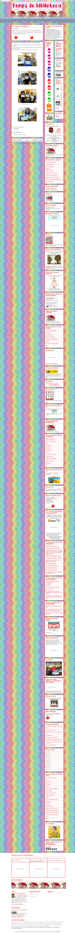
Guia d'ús (25, 18)
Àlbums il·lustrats (49, 181)
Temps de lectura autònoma (51, 173)
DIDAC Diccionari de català (51, 546)
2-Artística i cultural (50, 729)
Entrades (33, 894)
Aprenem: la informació (50, 441)
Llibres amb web (40, 21)
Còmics (47, 786)
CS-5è (47, 767)
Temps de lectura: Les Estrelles (52, 177)
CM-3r (47, 763)
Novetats (48, 341)
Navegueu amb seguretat (51, 458)
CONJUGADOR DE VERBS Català (53, 556)
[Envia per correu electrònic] (13, 128)
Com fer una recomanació (51, 330)
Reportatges (48, 463)
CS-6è (47, 769)
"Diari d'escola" (49, 473)
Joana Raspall (49, 790)
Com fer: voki (48, 332)
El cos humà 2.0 (49, 589)
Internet (47, 452)
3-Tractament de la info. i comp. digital (54, 732)
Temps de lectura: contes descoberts (53, 179)
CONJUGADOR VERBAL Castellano (53, 558)
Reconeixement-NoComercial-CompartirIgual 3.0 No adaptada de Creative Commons (18, 915)
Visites (47, 816)
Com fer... (48, 779)
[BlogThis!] (15, 128)
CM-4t (47, 765)
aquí (56, 141)
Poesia (47, 797)
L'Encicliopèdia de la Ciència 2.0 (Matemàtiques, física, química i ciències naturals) (54, 592)
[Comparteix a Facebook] (17, 128)
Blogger (58, 931)
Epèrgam (24, 21)
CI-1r (47, 758)
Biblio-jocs (31, 21)
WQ (46, 465)
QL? (57, 21)
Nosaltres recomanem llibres (52, 339)
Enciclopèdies (49, 450)
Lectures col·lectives (50, 164)
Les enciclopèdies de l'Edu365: (52, 587)
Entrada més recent (17, 139)
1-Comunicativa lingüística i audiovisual (54, 726)
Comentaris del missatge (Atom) (30, 143)
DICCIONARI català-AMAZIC (52, 565)
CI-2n (47, 760)
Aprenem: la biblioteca (50, 439)
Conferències (50, 21)
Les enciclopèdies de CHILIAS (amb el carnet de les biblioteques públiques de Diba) (54, 597)
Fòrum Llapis (57, 385)
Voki (47, 345)
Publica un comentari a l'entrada (20, 134)
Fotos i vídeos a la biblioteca (52, 788)
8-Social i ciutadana (50, 745)
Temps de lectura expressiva (52, 175)
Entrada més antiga (37, 139)
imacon (47, 931)
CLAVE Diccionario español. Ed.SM (53, 548)
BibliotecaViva (16, 21)
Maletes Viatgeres (49, 166)
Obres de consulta (49, 460)
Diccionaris (48, 447)
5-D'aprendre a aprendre (51, 737)
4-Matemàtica (48, 735)
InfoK (53, 476)
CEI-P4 (47, 754)
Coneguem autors (49, 334)
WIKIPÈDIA (48, 585)
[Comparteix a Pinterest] (18, 128)
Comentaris (33, 896)
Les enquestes (47, 18)
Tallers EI (48, 168)
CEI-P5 (47, 756)
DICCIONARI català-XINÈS (51, 570)
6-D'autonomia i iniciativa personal (53, 739)
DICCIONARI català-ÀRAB (51, 567)
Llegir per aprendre (50, 456)
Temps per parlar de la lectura (52, 343)
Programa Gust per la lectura (52, 799)
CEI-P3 (47, 752)
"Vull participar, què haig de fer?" (59, 49)
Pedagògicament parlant (35, 18)
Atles (47, 443)
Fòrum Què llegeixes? (50, 337)
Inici (27, 139)
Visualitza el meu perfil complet (17, 904)
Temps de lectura (49, 170)
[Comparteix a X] (16, 128)
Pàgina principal (16, 18)
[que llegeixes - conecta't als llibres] (54, 384)
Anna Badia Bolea (21, 893)
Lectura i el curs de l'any (51, 162)
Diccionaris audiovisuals (51, 563)
